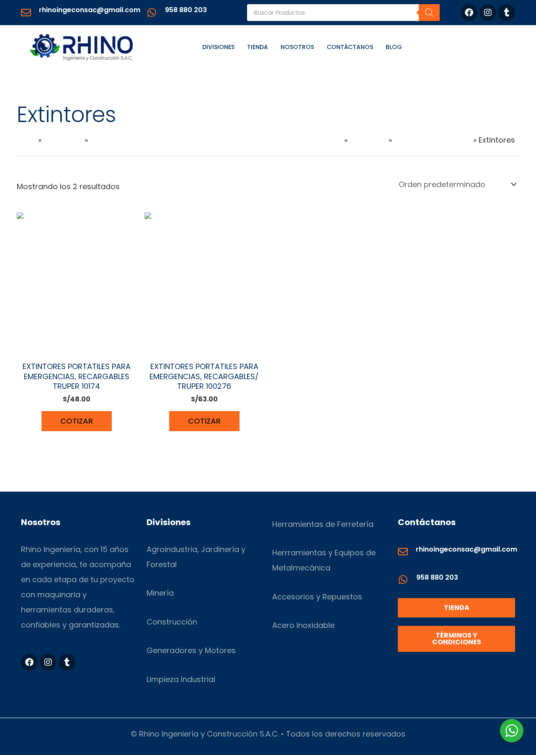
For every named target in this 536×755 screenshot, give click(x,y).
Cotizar (76, 421)
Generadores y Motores (191, 650)
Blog (394, 47)
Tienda (257, 47)
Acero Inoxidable (303, 625)
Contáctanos (350, 47)
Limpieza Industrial (181, 679)
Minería (160, 593)
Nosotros (297, 47)
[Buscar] (429, 12)
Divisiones (218, 47)
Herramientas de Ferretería (323, 524)
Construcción (172, 622)
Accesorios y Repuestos (317, 596)
